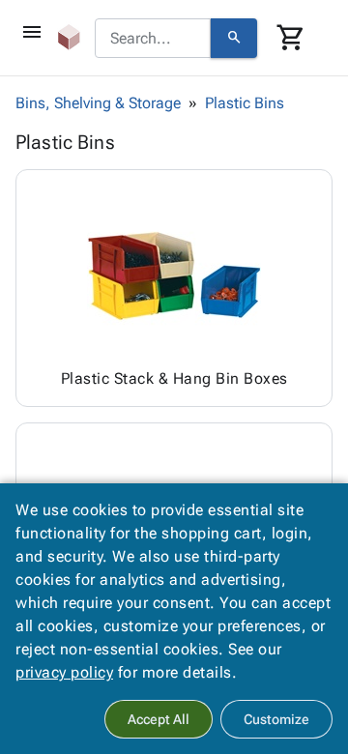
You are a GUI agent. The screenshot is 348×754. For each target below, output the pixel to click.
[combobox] (153, 38)
